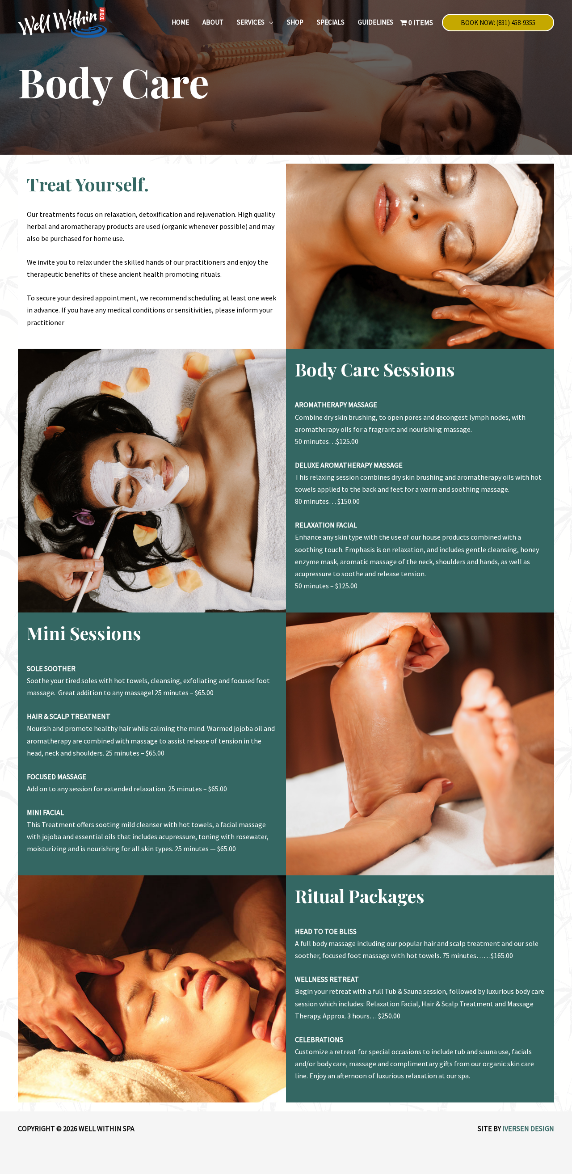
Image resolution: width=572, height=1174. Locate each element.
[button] (498, 22)
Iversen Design (528, 1128)
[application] (269, 22)
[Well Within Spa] (62, 21)
